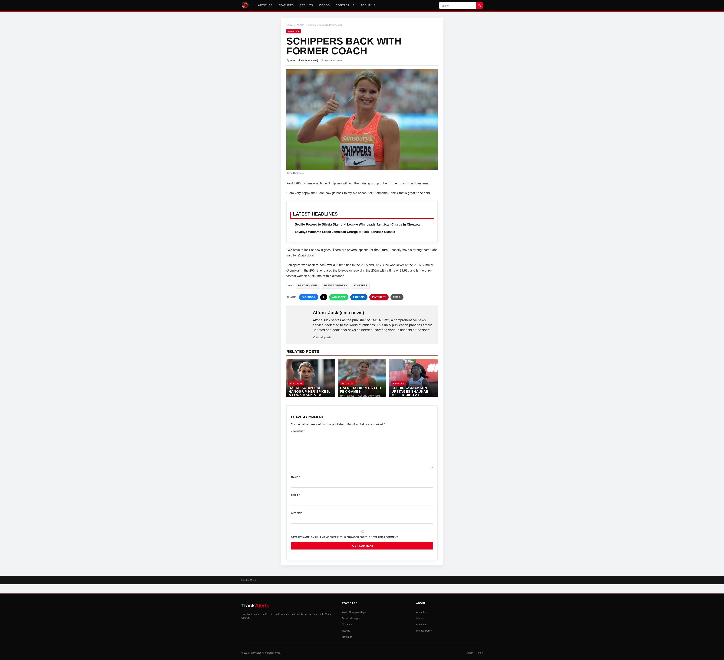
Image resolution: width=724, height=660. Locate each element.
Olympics (347, 624)
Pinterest (379, 297)
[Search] (479, 5)
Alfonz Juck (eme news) (304, 60)
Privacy (469, 652)
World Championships (354, 612)
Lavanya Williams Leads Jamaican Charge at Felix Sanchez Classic (345, 232)
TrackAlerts (255, 652)
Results (306, 5)
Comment (298, 431)
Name (295, 477)
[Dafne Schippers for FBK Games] (362, 378)
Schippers (360, 285)
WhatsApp (339, 297)
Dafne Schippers (335, 285)
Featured (286, 5)
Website (296, 513)
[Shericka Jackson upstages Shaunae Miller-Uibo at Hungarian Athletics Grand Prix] (413, 378)
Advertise (421, 624)
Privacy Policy (424, 630)
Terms (479, 652)
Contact (420, 618)
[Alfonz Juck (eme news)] (300, 318)
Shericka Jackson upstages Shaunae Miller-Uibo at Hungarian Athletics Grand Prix (412, 395)
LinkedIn (359, 297)
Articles (265, 5)
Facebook (308, 297)
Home (289, 24)
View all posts (322, 337)
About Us (367, 5)
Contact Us (345, 5)
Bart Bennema (308, 285)
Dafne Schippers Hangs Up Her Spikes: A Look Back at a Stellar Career (309, 393)
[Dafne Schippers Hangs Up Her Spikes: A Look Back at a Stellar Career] (310, 378)
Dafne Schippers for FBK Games (360, 389)
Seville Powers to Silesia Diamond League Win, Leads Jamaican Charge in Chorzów (357, 224)
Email (397, 297)
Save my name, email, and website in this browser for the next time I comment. (344, 537)
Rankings (347, 637)
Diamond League (351, 618)
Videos (324, 5)
